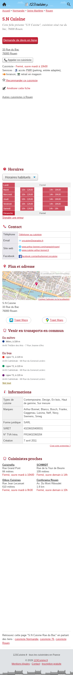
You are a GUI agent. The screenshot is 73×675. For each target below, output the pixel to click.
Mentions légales (21, 663)
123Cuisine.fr (41, 660)
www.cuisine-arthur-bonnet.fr (35, 250)
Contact (36, 663)
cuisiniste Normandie (26, 639)
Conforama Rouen (47, 480)
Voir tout (6, 383)
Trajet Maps (56, 320)
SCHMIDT (42, 464)
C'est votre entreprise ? (60, 446)
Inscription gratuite (51, 663)
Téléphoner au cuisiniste (30, 234)
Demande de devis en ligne (20, 40)
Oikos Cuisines (11, 480)
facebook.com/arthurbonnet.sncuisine (39, 256)
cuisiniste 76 (47, 639)
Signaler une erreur (13, 217)
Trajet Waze (21, 320)
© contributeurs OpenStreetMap (55, 273)
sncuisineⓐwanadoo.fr (32, 240)
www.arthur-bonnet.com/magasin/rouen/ (41, 246)
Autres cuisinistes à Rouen (17, 97)
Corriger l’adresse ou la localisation (53, 299)
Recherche (68, 4)
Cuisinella (8, 464)
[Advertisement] (36, 593)
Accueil (4, 4)
